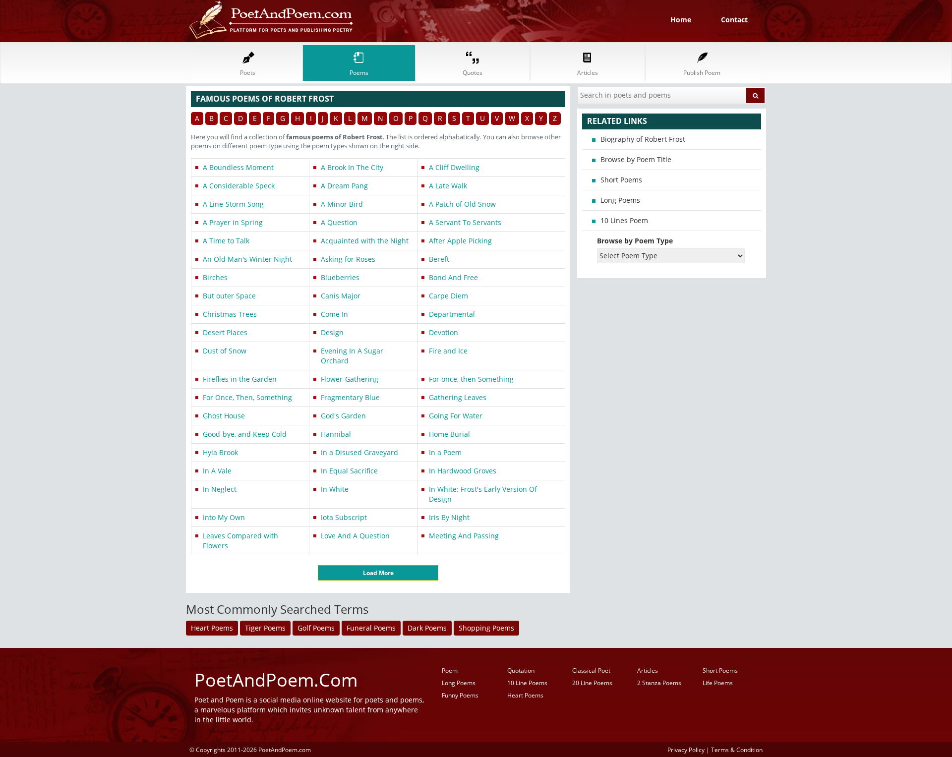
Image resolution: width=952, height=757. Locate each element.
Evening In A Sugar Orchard (352, 355)
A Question (339, 222)
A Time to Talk (226, 240)
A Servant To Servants (465, 222)
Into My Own (224, 517)
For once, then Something (471, 379)
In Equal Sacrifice (349, 470)
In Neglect (220, 489)
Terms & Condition (737, 750)
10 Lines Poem (624, 220)
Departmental (452, 314)
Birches (215, 277)
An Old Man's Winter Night (247, 259)
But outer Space (229, 295)
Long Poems (620, 200)
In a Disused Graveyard (359, 452)
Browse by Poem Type (635, 240)
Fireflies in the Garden (240, 379)
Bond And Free (453, 277)
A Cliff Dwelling (454, 167)
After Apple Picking (460, 240)
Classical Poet (591, 670)
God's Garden (343, 415)
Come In (334, 314)
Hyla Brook (220, 452)
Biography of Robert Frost (642, 139)
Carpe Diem (448, 295)
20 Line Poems (592, 683)
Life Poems (718, 683)
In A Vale (217, 470)
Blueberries (340, 277)
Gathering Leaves (457, 397)
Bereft (439, 259)
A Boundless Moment (238, 167)
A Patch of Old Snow (462, 204)
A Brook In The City (352, 167)
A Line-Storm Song (233, 204)
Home (680, 19)
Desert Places (225, 332)
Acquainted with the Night (365, 240)
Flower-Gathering (349, 379)
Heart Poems (212, 628)
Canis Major (340, 295)
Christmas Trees (230, 314)
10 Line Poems (527, 683)
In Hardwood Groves (462, 470)
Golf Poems (316, 628)
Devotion (443, 332)
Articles (647, 670)
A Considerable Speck (239, 185)
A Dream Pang (344, 185)
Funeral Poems (371, 628)
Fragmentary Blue (350, 397)
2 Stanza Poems (659, 683)
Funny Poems (460, 695)
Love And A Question (355, 535)
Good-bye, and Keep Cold (245, 434)
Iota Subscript (344, 517)
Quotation (521, 670)
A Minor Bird (342, 204)
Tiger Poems (265, 628)
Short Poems (621, 179)
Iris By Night (449, 517)
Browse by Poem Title (635, 159)
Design (332, 332)
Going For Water (455, 415)
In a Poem (445, 452)
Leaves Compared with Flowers (240, 540)
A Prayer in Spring (233, 222)
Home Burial (449, 434)
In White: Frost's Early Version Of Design (483, 494)
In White (335, 489)
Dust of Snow (224, 350)
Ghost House (224, 415)
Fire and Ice (448, 350)
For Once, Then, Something (247, 397)
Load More (378, 573)
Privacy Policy (686, 750)
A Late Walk (448, 185)
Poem (450, 670)
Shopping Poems (486, 628)
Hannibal (336, 434)
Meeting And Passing (464, 535)
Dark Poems (427, 628)
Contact (734, 19)
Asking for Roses (348, 259)
